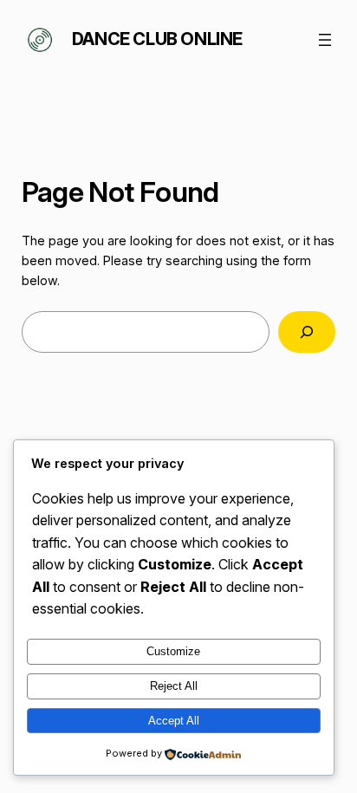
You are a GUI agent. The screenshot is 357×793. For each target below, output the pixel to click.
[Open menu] (325, 39)
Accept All (173, 720)
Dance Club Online (157, 39)
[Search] (306, 331)
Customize (173, 651)
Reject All (174, 685)
